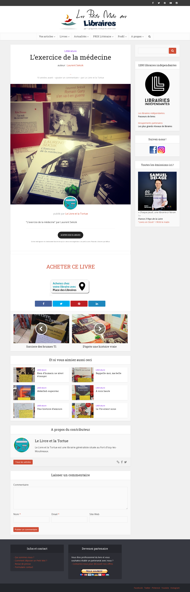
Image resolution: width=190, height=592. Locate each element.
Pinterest (156, 587)
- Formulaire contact (23, 567)
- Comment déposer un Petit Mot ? (30, 560)
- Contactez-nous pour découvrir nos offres (92, 563)
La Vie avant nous (106, 408)
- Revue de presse (22, 563)
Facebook (138, 587)
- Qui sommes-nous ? (24, 557)
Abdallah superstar (48, 391)
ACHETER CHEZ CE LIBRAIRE (70, 235)
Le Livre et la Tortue (94, 77)
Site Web (94, 514)
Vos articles (46, 36)
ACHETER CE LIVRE (70, 266)
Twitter (147, 587)
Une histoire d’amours (49, 408)
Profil (121, 36)
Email (55, 514)
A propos (136, 36)
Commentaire (20, 484)
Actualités (80, 36)
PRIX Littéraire (102, 36)
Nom (17, 514)
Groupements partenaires (150, 123)
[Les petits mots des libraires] (95, 19)
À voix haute (103, 391)
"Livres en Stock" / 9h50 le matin (153, 222)
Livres (63, 36)
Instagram (175, 587)
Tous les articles (23, 462)
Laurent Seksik (75, 65)
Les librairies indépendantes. (151, 113)
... (70, 73)
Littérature (70, 51)
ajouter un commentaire (67, 77)
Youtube (165, 587)
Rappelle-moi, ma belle (108, 373)
